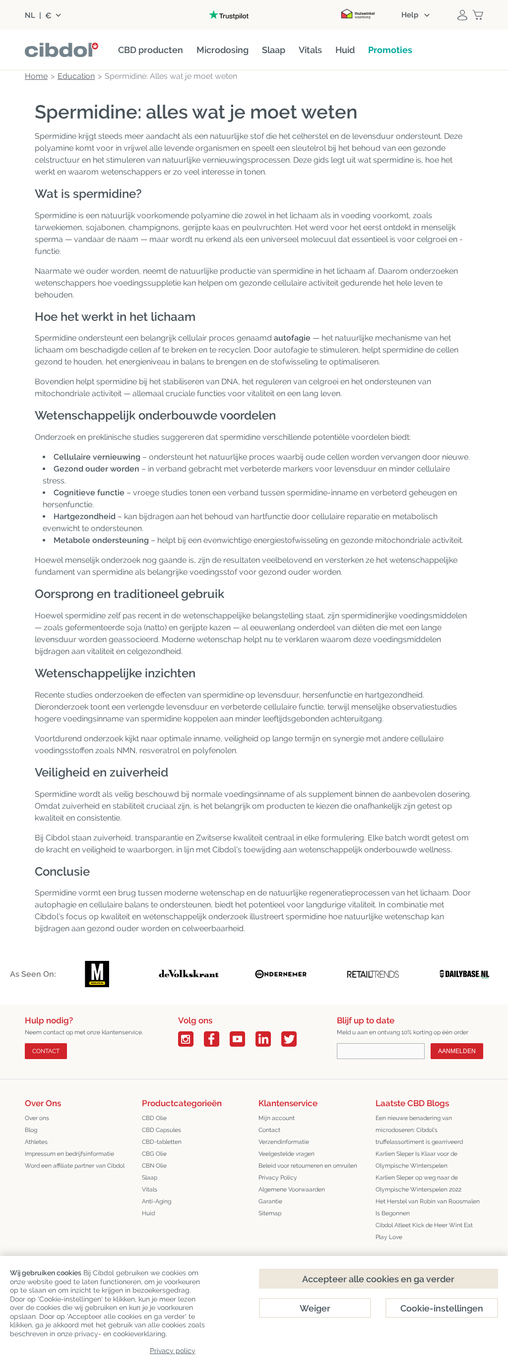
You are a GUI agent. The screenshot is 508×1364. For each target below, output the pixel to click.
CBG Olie (154, 1153)
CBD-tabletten (162, 1141)
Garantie (270, 1201)
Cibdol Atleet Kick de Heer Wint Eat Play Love (424, 1231)
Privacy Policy (277, 1177)
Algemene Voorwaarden (291, 1189)
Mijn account (276, 1118)
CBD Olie (154, 1118)
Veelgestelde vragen (286, 1153)
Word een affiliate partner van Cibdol (75, 1165)
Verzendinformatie (283, 1141)
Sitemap (269, 1213)
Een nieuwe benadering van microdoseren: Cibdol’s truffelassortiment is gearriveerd (419, 1130)
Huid (148, 1213)
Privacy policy (172, 1351)
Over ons (37, 1118)
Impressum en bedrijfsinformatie (69, 1153)
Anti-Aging (156, 1201)
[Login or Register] (462, 15)
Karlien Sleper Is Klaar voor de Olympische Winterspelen (416, 1159)
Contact (46, 1051)
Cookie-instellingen (441, 1308)
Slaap (149, 1177)
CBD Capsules (161, 1130)
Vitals (149, 1189)
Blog (31, 1130)
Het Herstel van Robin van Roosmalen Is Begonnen (428, 1207)
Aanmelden (457, 1051)
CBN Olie (154, 1165)
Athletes (36, 1141)
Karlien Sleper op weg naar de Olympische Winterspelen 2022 (418, 1183)
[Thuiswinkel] (357, 15)
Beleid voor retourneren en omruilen (307, 1165)
